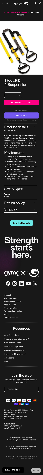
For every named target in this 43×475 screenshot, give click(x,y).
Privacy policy (10, 314)
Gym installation (10, 308)
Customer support (11, 298)
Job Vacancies (10, 358)
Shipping (11, 209)
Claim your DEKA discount (15, 354)
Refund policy (32, 456)
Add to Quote (21, 115)
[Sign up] (36, 389)
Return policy (14, 203)
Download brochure (12, 301)
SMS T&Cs (8, 361)
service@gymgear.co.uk (13, 426)
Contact (7, 295)
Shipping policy (14, 459)
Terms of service (11, 317)
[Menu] (2, 3)
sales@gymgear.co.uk (12, 428)
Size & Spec (13, 189)
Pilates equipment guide (14, 350)
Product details (16, 127)
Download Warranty (21, 223)
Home (6, 12)
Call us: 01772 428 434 (13, 470)
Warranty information (13, 311)
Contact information (27, 459)
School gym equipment (13, 346)
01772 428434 (9, 423)
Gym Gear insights (11, 335)
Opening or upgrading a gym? (16, 339)
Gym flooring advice (12, 343)
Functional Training (19, 12)
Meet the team (10, 305)
